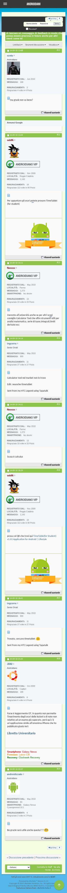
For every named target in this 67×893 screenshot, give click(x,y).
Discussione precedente (21, 857)
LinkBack (17, 45)
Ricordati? (32, 29)
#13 (58, 263)
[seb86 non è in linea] (14, 151)
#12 (58, 135)
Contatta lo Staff (44, 867)
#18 (58, 659)
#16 (58, 470)
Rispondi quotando (52, 113)
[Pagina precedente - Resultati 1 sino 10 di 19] (59, 18)
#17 (58, 598)
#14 (58, 338)
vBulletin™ (33, 881)
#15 (58, 404)
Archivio (56, 870)
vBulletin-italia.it (44, 888)
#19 (58, 769)
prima (53, 18)
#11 (58, 50)
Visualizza (53, 45)
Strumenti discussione (34, 45)
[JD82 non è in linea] (12, 676)
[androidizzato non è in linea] (13, 787)
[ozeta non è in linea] (13, 68)
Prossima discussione (47, 857)
